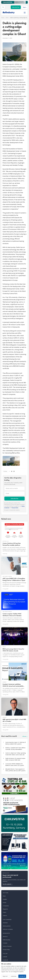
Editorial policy (6, 939)
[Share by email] (11, 471)
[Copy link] (9, 471)
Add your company (8, 929)
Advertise (5, 922)
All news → (25, 736)
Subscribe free (15, 7)
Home (2, 17)
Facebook (5, 960)
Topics (4, 912)
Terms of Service (7, 946)
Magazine (5, 909)
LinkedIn (5, 956)
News (7, 17)
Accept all (22, 976)
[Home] (9, 12)
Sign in (24, 7)
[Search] (3, 7)
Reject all (5, 976)
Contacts (5, 943)
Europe (5, 471)
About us (5, 936)
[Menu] (24, 12)
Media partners (7, 926)
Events (4, 902)
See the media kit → (8, 884)
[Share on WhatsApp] (14, 471)
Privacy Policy (15, 507)
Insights (5, 899)
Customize (13, 976)
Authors (5, 915)
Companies (6, 905)
